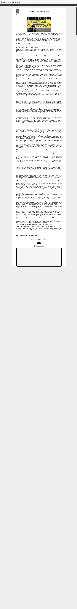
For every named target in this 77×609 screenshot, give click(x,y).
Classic (2, 5)
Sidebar (17, 5)
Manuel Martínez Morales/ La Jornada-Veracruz (25, 14)
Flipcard (5, 5)
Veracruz (53, 241)
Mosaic (14, 5)
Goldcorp (34, 241)
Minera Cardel (45, 241)
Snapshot (22, 5)
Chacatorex (45, 239)
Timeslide (26, 5)
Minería (50, 241)
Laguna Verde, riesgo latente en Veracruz (39, 11)
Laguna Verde (39, 241)
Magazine (10, 5)
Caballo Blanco (29, 241)
